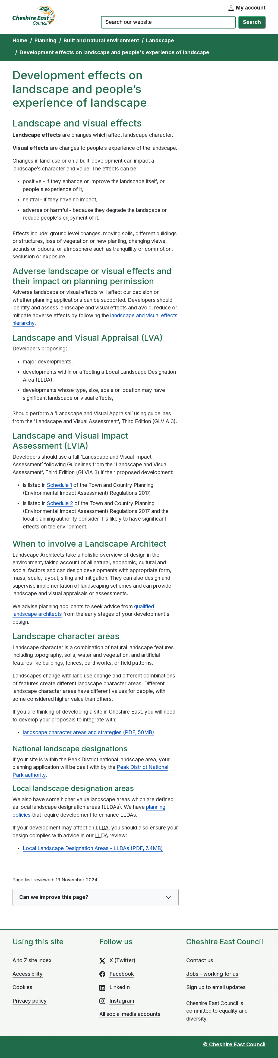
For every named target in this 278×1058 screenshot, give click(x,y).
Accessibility (27, 974)
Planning (45, 40)
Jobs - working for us (212, 974)
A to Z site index (32, 960)
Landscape (160, 40)
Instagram (121, 1001)
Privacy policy (29, 1001)
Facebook (121, 974)
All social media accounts (129, 1014)
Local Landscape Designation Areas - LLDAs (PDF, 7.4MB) (93, 848)
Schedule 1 (59, 485)
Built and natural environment (101, 40)
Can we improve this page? (54, 897)
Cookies (22, 987)
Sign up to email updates (216, 987)
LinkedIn (119, 987)
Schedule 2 (60, 503)
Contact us (199, 960)
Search (252, 22)
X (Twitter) (122, 960)
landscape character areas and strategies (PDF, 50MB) (88, 732)
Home (19, 40)
